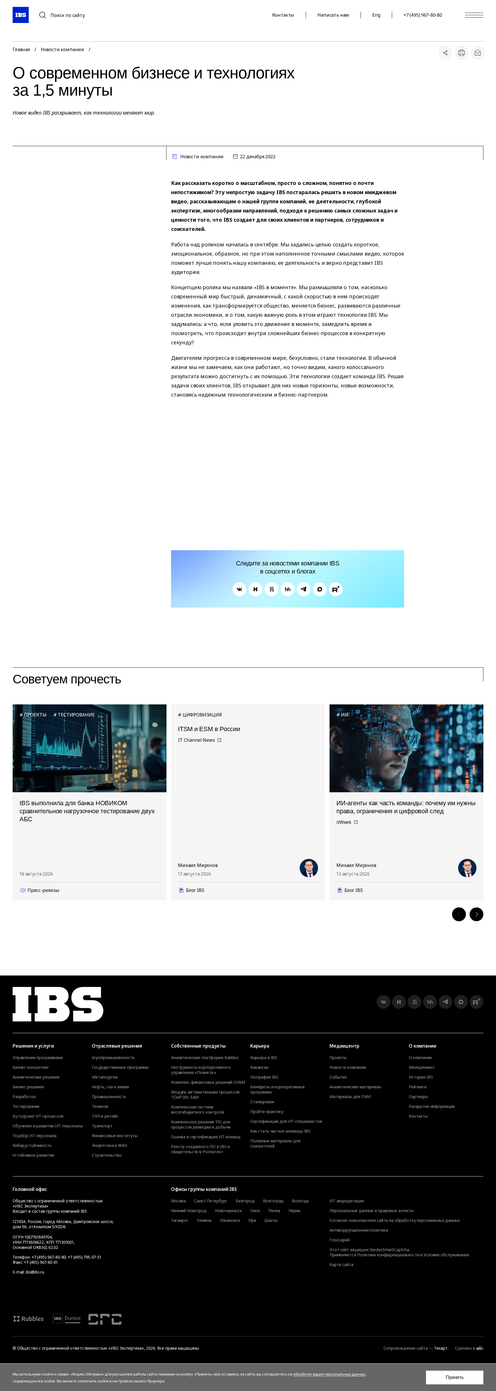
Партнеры (418, 1096)
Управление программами (38, 1057)
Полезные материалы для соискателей (275, 1143)
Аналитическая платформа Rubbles (205, 1057)
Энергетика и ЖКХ (109, 1145)
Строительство (107, 1155)
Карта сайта (341, 1264)
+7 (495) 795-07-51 (84, 1257)
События (338, 1077)
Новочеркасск (228, 1210)
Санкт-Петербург (210, 1200)
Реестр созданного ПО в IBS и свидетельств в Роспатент (200, 1149)
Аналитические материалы (355, 1086)
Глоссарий (340, 1240)
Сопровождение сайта (405, 1348)
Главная (21, 49)
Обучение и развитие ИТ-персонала (48, 1126)
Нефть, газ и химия (110, 1086)
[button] (459, 914)
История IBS (421, 1077)
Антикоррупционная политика (359, 1230)
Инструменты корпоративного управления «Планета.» (200, 1070)
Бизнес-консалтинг (31, 1067)
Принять (455, 1377)
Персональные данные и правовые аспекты (372, 1210)
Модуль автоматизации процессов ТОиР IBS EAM (205, 1094)
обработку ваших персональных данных (329, 1374)
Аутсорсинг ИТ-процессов (38, 1116)
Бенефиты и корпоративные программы (277, 1089)
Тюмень (204, 1220)
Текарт (440, 1348)
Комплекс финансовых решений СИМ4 (208, 1082)
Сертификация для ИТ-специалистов (286, 1121)
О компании (420, 1057)
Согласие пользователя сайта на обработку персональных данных (395, 1220)
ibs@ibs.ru (35, 1272)
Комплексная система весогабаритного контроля (197, 1109)
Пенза (274, 1210)
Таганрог (179, 1220)
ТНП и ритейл (105, 1116)
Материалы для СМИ (350, 1096)
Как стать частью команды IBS (280, 1131)
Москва (178, 1200)
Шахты (271, 1220)
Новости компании (62, 49)
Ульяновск (230, 1220)
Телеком (100, 1106)
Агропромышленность (113, 1057)
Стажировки (262, 1101)
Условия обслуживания (446, 1254)
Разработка (24, 1096)
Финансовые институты (114, 1135)
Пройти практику (266, 1111)
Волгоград (273, 1200)
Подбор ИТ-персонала (35, 1135)
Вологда (300, 1200)
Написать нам (333, 15)
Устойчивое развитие (33, 1155)
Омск (255, 1210)
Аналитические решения (36, 1077)
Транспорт (102, 1126)
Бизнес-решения (28, 1086)
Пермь (294, 1210)
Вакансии (259, 1067)
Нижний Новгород (189, 1210)
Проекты (338, 1057)
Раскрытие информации (432, 1106)
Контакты (283, 15)
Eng (376, 15)
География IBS (264, 1077)
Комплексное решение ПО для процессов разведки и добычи (200, 1124)
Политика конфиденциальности (388, 1254)
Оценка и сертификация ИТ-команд (206, 1136)
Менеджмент (422, 1067)
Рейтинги (418, 1086)
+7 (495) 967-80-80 (423, 15)
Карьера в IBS (263, 1057)
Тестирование (26, 1106)
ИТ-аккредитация (347, 1200)
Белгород (245, 1200)
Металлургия (104, 1077)
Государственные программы (120, 1067)
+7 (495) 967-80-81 (40, 1262)
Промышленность (109, 1096)
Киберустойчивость (32, 1145)
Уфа (252, 1220)
